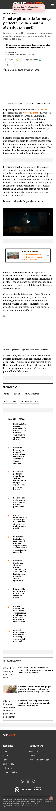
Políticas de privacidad (39, 759)
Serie (6, 394)
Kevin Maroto (11, 52)
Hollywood (7, 768)
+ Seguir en (11, 60)
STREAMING (8, 764)
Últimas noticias (10, 772)
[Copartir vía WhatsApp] (7, 64)
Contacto (33, 755)
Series (5, 755)
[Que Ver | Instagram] (28, 781)
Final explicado (32, 394)
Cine (5, 751)
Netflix (44, 109)
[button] (52, 4)
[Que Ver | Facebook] (34, 781)
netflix (14, 13)
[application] (28, 222)
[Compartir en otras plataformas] (13, 64)
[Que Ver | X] (22, 781)
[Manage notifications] (51, 798)
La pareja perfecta (29, 401)
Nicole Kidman (10, 401)
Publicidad (34, 751)
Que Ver (6, 13)
